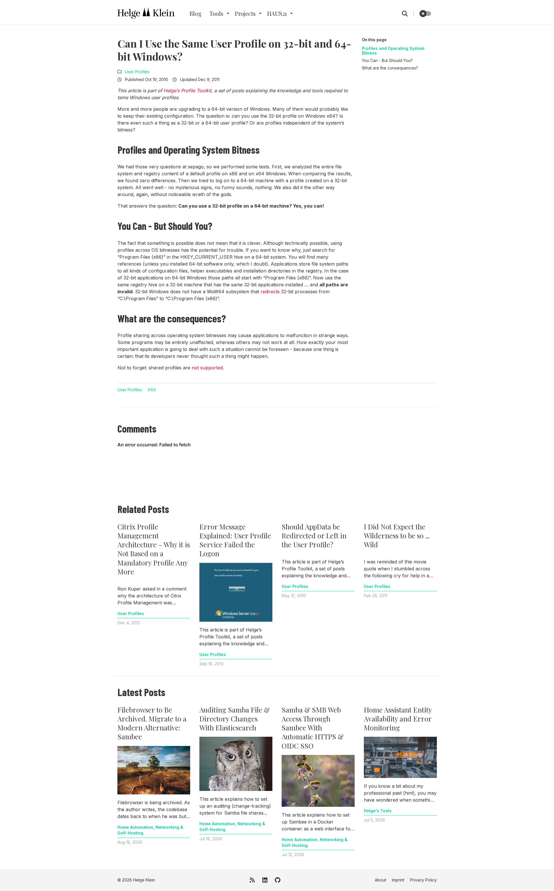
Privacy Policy (423, 879)
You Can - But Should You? (387, 60)
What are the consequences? (390, 67)
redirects (270, 291)
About (380, 879)
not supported (207, 368)
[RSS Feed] (252, 880)
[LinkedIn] (265, 880)
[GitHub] (278, 880)
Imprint (398, 879)
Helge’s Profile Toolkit (187, 90)
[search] (408, 13)
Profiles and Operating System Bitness (393, 50)
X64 (152, 389)
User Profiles (137, 71)
